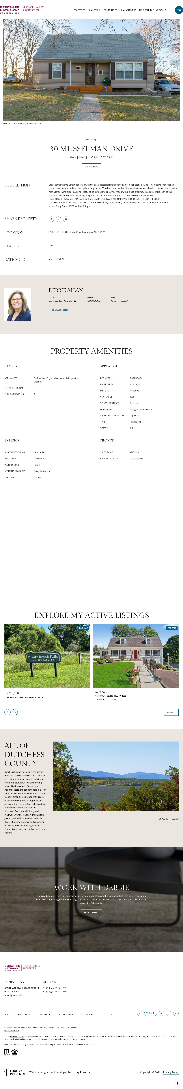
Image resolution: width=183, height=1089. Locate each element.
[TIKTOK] (168, 1013)
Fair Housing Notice (11, 1030)
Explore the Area (169, 818)
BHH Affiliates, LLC (17, 1036)
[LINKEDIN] (154, 1013)
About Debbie (25, 1014)
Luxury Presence (81, 1072)
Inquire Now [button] (91, 166)
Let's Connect (109, 1014)
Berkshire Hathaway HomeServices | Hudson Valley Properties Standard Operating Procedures (40, 1028)
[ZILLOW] (176, 1013)
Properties (79, 10)
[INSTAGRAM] (147, 1013)
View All (171, 712)
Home (7, 1014)
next (15, 712)
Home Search (94, 10)
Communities (110, 10)
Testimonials (87, 1014)
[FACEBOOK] (139, 1013)
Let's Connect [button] (91, 912)
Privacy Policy (171, 1072)
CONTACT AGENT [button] (60, 310)
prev (7, 712)
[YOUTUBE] (161, 1013)
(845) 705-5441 (162, 10)
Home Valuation (128, 10)
